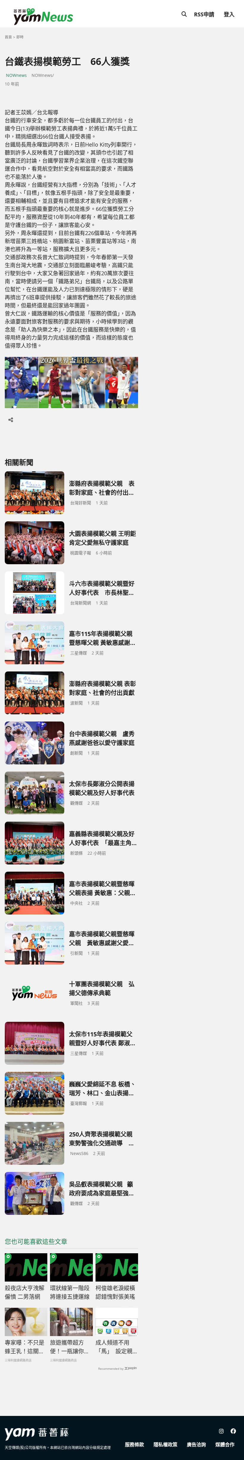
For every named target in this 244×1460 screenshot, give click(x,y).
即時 (20, 37)
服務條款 (134, 1444)
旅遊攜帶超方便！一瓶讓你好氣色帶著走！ (70, 1347)
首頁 (8, 37)
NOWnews (16, 75)
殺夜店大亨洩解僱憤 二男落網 (24, 1292)
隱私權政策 (165, 1444)
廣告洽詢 (196, 1444)
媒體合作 (224, 1444)
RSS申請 (204, 14)
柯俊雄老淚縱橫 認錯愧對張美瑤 (115, 1292)
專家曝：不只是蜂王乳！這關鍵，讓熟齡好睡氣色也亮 (24, 1347)
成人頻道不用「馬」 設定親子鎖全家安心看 (117, 1347)
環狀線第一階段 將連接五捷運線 (70, 1292)
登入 (229, 14)
